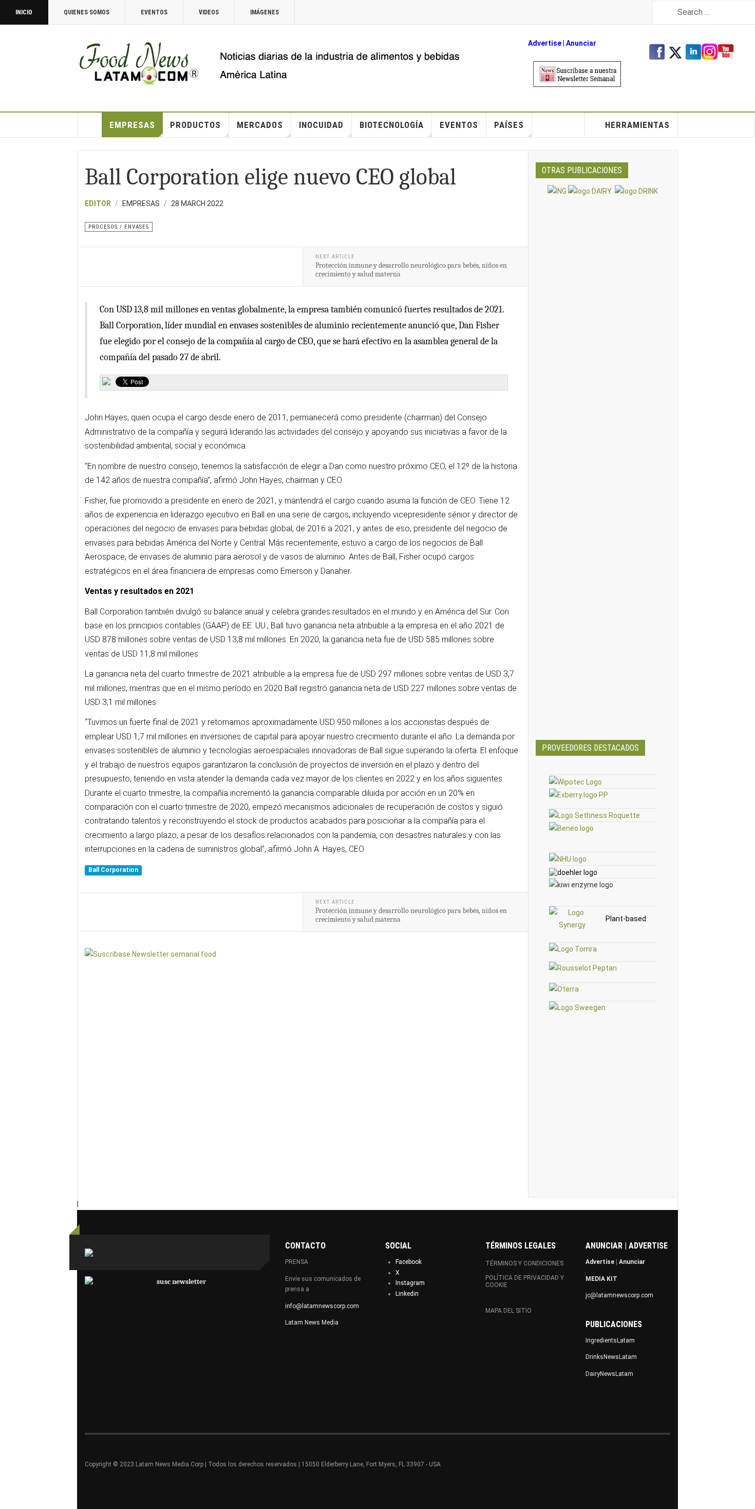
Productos (195, 125)
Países (509, 125)
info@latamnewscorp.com (322, 1306)
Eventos (154, 12)
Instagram (410, 1283)
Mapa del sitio (508, 1310)
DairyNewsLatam (609, 1373)
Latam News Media (311, 1322)
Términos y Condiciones (524, 1263)
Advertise (544, 43)
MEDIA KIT (601, 1278)
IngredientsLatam (610, 1340)
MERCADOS (260, 125)
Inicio (23, 12)
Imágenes (264, 12)
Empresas (132, 125)
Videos (209, 12)
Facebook (408, 1261)
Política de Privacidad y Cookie (524, 1281)
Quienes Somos (86, 12)
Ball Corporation (113, 870)
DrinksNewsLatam (611, 1357)
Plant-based (626, 919)
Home (90, 125)
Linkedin (407, 1293)
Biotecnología (392, 125)
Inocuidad (321, 125)
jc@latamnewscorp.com (619, 1295)
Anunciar (632, 1261)
